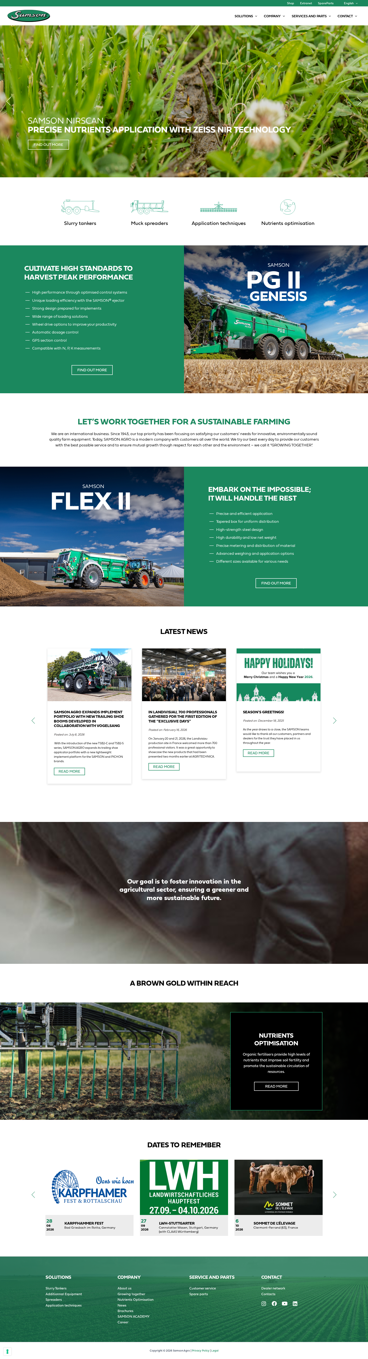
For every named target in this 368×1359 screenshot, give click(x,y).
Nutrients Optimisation (136, 1299)
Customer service (202, 1288)
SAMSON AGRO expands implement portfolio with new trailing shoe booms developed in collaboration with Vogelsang (89, 719)
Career (123, 1322)
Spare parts (198, 1294)
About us (124, 1288)
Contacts (268, 1294)
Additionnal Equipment (64, 1294)
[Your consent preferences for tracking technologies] (7, 1351)
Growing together (131, 1294)
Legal (214, 1350)
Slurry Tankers (56, 1288)
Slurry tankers (80, 223)
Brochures (125, 1311)
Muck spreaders (149, 223)
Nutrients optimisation (288, 223)
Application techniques (219, 223)
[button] (356, 3)
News (122, 1305)
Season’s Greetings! (263, 712)
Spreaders (54, 1299)
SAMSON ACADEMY (134, 1316)
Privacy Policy (200, 1350)
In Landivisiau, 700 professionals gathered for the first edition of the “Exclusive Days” (182, 716)
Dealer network (273, 1288)
